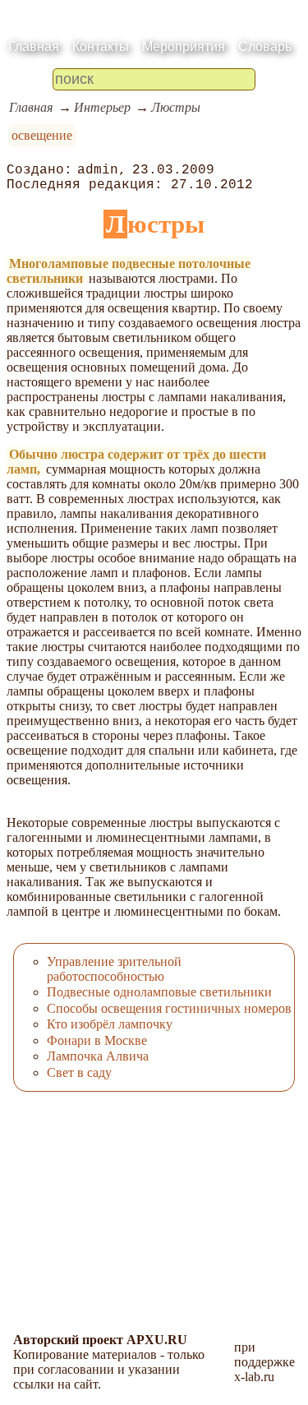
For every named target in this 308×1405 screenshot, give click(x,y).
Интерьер (102, 107)
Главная (33, 46)
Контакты (100, 46)
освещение (41, 135)
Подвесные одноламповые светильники (159, 992)
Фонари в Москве (97, 1040)
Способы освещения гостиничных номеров (169, 1008)
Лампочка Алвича (98, 1056)
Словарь (265, 46)
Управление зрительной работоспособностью (114, 968)
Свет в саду (79, 1072)
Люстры (175, 107)
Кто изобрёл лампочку (109, 1024)
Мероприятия (183, 46)
